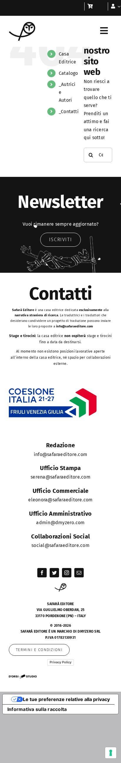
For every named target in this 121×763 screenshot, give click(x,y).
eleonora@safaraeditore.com (60, 500)
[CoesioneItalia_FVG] (53, 390)
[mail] (79, 572)
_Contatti (69, 111)
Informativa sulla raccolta (37, 709)
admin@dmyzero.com (60, 522)
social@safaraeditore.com (60, 545)
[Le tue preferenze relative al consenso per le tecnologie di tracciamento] (110, 752)
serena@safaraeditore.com (60, 477)
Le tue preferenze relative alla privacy (66, 699)
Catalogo (68, 73)
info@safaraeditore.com (74, 326)
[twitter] (54, 572)
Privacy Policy (60, 662)
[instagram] (66, 572)
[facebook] (42, 572)
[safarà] (22, 24)
